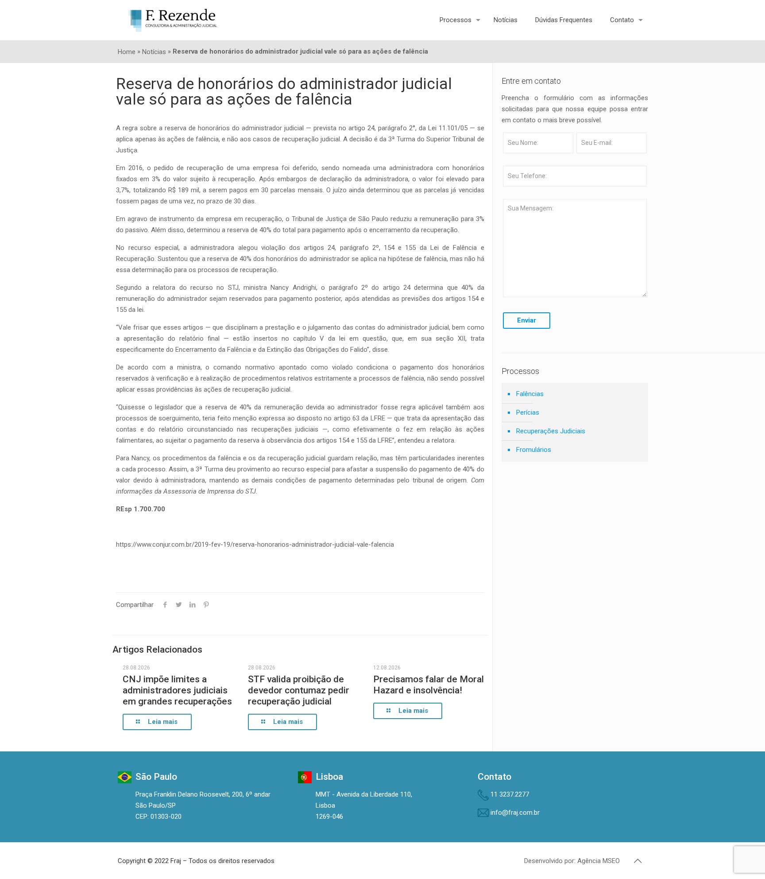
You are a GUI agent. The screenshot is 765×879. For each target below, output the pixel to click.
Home (126, 52)
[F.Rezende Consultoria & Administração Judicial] (173, 20)
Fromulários (533, 450)
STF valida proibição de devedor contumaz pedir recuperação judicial (298, 690)
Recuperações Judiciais (550, 431)
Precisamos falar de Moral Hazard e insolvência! (428, 685)
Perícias (527, 412)
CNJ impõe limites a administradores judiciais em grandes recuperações (177, 690)
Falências (530, 394)
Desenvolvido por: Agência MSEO (572, 861)
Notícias (154, 52)
